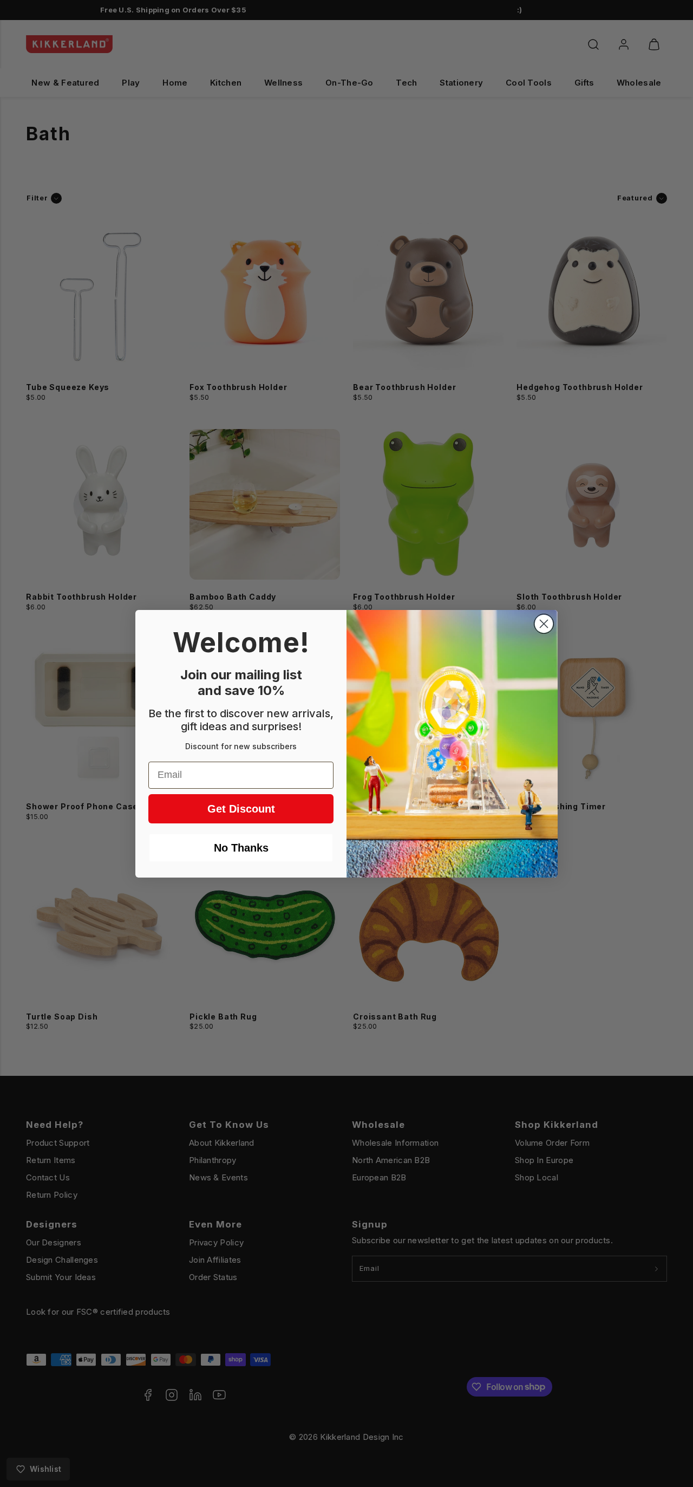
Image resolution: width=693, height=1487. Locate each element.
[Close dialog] (543, 623)
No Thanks (241, 848)
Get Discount (241, 809)
